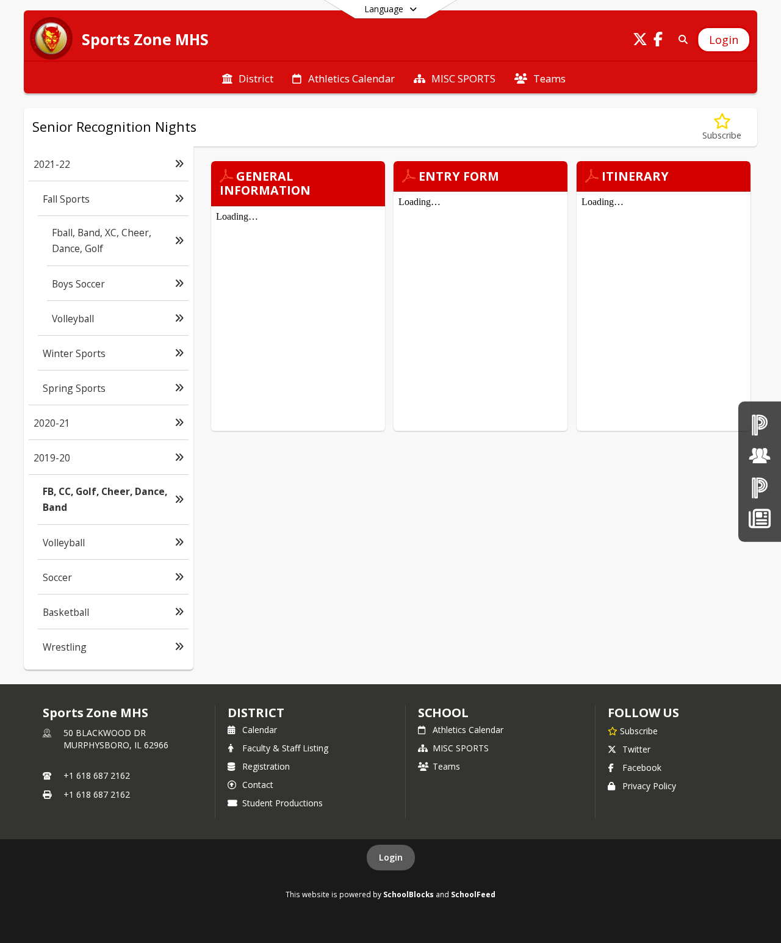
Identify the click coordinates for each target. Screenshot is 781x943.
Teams (446, 766)
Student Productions (282, 803)
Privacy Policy (649, 786)
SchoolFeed (473, 894)
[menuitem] (247, 77)
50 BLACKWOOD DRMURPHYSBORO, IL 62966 (115, 739)
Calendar (259, 729)
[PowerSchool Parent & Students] (759, 487)
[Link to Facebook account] (658, 41)
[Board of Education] (759, 456)
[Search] (681, 39)
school (443, 712)
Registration (266, 766)
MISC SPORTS (461, 748)
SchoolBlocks (408, 894)
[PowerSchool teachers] (759, 424)
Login (391, 857)
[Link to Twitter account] (640, 41)
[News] (759, 518)
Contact (257, 784)
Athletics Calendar (468, 729)
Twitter (636, 749)
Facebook (641, 767)
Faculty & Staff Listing (285, 748)
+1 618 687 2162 (96, 775)
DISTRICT (256, 712)
